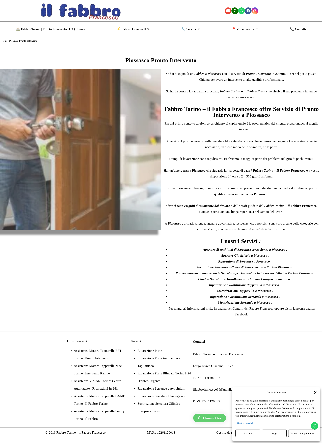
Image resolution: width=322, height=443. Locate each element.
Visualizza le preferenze (302, 433)
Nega (274, 433)
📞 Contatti (298, 29)
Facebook (241, 314)
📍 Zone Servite (243, 29)
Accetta (248, 433)
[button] (315, 392)
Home (4, 41)
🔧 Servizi (188, 29)
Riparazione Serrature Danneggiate (161, 396)
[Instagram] (255, 10)
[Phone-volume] (234, 10)
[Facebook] (248, 10)
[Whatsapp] (241, 10)
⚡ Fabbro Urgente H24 (133, 29)
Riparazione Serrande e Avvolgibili (161, 388)
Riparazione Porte (150, 350)
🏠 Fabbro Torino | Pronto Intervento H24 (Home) (50, 29)
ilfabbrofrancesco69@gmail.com (215, 389)
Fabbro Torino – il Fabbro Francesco (211, 109)
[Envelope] (228, 10)
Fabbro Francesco (261, 308)
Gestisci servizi (245, 423)
